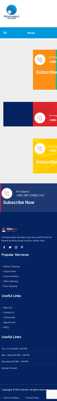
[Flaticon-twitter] (10, 247)
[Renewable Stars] (11, 11)
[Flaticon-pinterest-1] (21, 247)
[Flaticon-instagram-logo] (16, 247)
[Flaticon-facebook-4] (4, 247)
